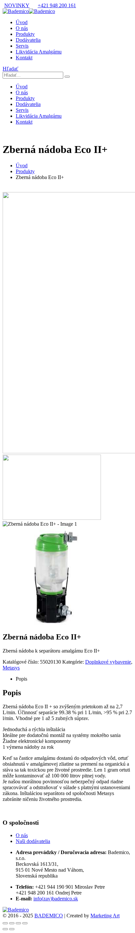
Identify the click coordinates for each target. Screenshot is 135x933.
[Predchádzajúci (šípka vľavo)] (5, 929)
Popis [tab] (21, 679)
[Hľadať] (67, 77)
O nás (22, 28)
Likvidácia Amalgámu (39, 51)
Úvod (22, 22)
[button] (10, 68)
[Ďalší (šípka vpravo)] (11, 929)
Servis (22, 46)
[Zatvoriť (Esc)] (25, 923)
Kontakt (24, 57)
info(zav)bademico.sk (55, 898)
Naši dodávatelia (33, 841)
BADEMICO (48, 915)
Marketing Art (105, 915)
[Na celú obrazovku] (11, 923)
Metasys (11, 667)
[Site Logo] (29, 11)
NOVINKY (16, 5)
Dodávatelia (28, 40)
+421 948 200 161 (57, 5)
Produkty (25, 34)
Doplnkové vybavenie (108, 662)
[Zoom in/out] (5, 923)
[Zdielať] (18, 923)
